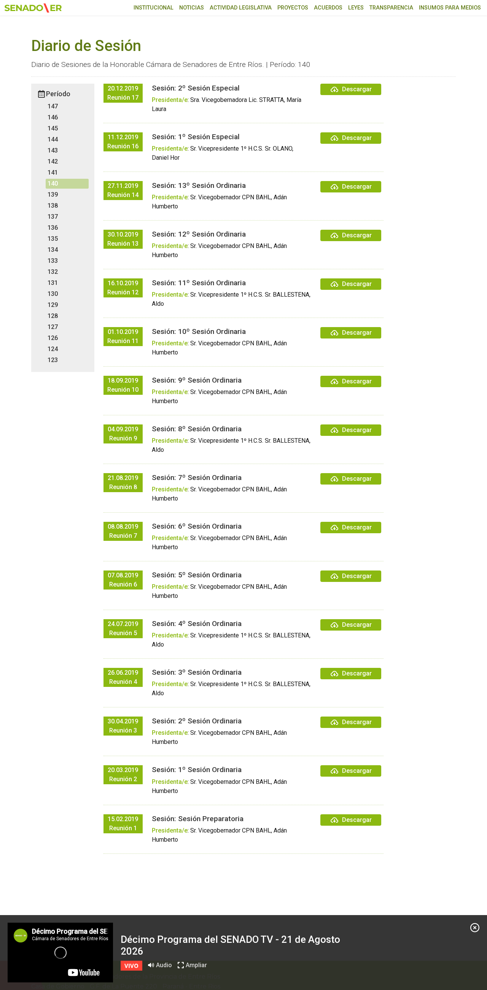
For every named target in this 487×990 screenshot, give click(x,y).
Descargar (357, 89)
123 (53, 360)
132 (53, 271)
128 (53, 315)
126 (53, 338)
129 (53, 304)
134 (53, 249)
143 (53, 150)
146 (53, 117)
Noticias (191, 8)
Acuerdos (328, 8)
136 (53, 227)
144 (53, 139)
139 (53, 194)
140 (53, 183)
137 (53, 216)
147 (53, 106)
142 (53, 161)
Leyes (356, 8)
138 (53, 205)
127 (53, 327)
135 (53, 238)
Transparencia (391, 8)
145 (53, 128)
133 (53, 260)
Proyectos (292, 8)
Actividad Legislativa (241, 8)
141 (53, 172)
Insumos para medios (450, 8)
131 (53, 282)
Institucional (153, 8)
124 (53, 349)
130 (53, 293)
